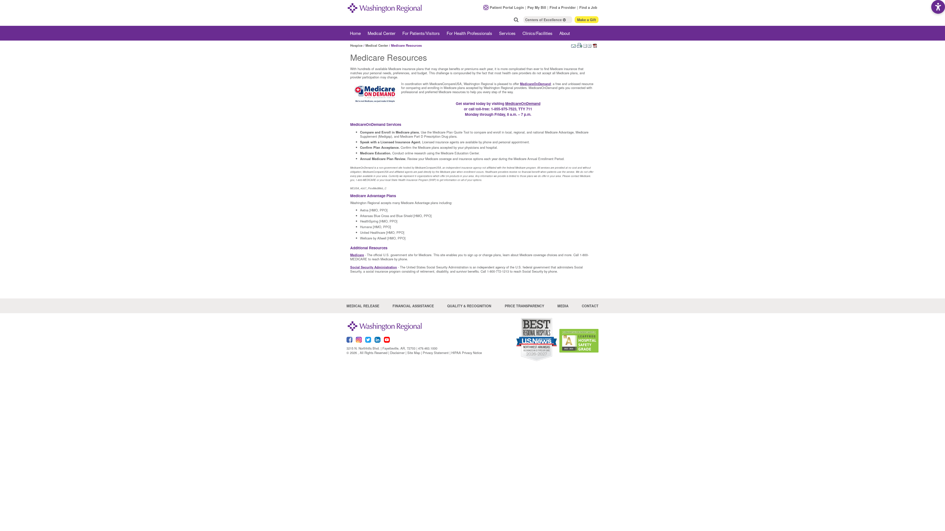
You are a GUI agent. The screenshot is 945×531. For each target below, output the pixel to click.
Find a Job (588, 7)
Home (355, 33)
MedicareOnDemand (535, 83)
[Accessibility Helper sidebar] (938, 7)
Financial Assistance (413, 305)
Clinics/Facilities (537, 33)
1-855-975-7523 (503, 109)
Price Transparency (524, 305)
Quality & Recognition (469, 305)
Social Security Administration (373, 267)
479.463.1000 (427, 348)
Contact (590, 305)
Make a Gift (586, 19)
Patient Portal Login (507, 7)
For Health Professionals (469, 33)
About (564, 33)
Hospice (356, 45)
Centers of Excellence (544, 19)
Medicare (357, 254)
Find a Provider (563, 7)
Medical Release (362, 305)
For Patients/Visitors (421, 33)
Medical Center (381, 33)
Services (507, 33)
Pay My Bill (536, 7)
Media (562, 305)
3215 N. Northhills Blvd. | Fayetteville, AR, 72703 (380, 348)
